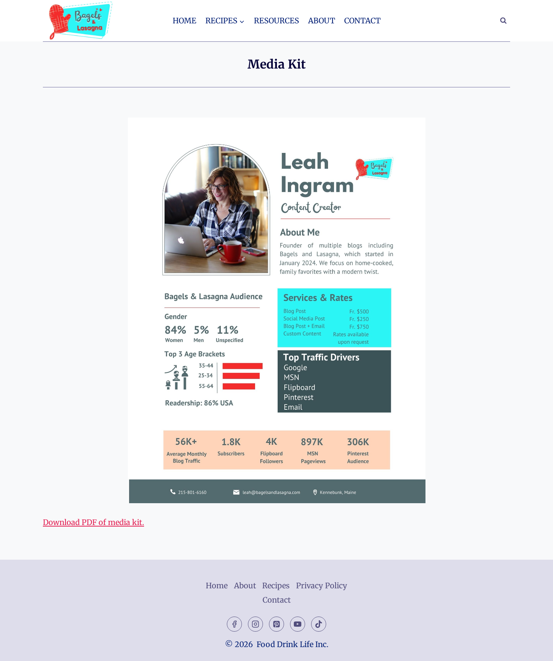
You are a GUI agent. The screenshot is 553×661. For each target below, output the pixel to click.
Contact (362, 20)
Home (184, 20)
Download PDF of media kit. (93, 522)
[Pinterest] (276, 624)
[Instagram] (255, 624)
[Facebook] (234, 624)
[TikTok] (318, 624)
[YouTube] (297, 624)
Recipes (276, 585)
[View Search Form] (503, 20)
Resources (276, 20)
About (321, 20)
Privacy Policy (321, 585)
